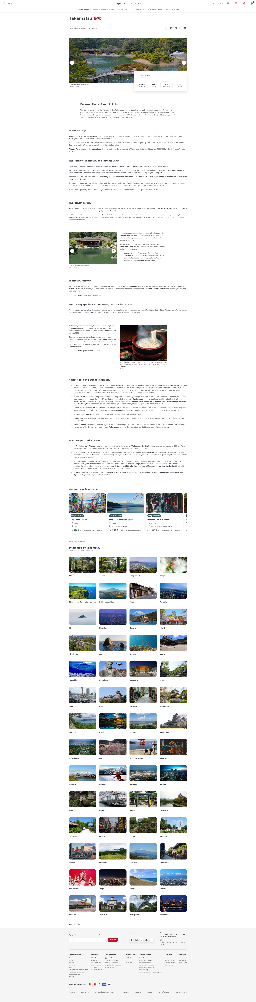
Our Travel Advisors (96, 969)
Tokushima (73, 889)
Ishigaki (133, 654)
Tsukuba (72, 915)
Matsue (133, 732)
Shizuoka (133, 863)
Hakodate (103, 628)
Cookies (149, 992)
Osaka (102, 836)
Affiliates (71, 962)
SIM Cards (128, 958)
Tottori (132, 889)
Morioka (72, 784)
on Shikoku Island (172, 136)
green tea (136, 238)
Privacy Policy (124, 992)
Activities (175, 9)
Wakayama (134, 915)
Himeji (162, 628)
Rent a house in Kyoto (145, 962)
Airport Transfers (110, 967)
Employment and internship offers (78, 969)
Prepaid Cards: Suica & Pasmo (113, 965)
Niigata (102, 810)
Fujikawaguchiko (106, 602)
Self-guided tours (77, 516)
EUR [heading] (220, 3)
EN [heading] (213, 3)
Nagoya (163, 784)
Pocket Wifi (129, 962)
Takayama (164, 863)
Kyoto (101, 732)
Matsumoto (164, 732)
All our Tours (94, 958)
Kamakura (103, 680)
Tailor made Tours (96, 965)
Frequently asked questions (76, 972)
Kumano (72, 732)
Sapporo (163, 836)
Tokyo (101, 889)
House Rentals (143, 958)
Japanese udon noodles (91, 351)
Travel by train (183, 962)
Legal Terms (84, 992)
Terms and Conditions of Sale (104, 992)
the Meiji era (107, 189)
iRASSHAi (71, 977)
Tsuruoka (103, 915)
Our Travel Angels (144, 969)
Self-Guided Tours (96, 962)
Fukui (132, 602)
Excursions (122, 9)
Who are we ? (72, 958)
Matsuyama (74, 758)
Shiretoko (103, 863)
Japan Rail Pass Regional (112, 962)
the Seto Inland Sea (112, 145)
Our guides (94, 967)
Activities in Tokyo (170, 960)
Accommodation (137, 9)
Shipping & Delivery (74, 974)
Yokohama (164, 915)
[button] (127, 79)
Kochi (101, 706)
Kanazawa (134, 680)
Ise (100, 654)
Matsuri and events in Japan (92, 295)
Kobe (71, 706)
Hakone (133, 628)
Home (70, 924)
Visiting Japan (83, 9)
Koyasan (133, 706)
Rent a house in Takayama (146, 967)
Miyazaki (163, 758)
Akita (71, 576)
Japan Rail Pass (109, 958)
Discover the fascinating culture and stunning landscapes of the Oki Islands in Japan (82, 602)
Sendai (72, 863)
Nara (71, 810)
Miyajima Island (136, 758)
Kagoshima (73, 680)
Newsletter (72, 960)
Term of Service (163, 992)
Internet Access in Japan (158, 9)
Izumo (162, 654)
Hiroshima (73, 654)
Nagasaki (133, 784)
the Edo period (150, 149)
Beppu (162, 576)
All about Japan (183, 958)
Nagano (102, 784)
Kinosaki (163, 680)
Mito (101, 758)
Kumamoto (164, 706)
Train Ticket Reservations (112, 960)
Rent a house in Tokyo (145, 960)
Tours (111, 9)
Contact (72, 992)
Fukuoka (163, 602)
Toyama (163, 889)
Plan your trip (182, 960)
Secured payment (180, 992)
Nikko (132, 810)
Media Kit (71, 967)
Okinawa (73, 836)
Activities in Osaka (170, 965)
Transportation (99, 9)
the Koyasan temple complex (96, 427)
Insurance (138, 992)
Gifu (70, 628)
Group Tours (94, 960)
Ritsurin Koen (74, 208)
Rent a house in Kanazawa (146, 965)
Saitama (133, 836)
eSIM (127, 960)
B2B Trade (72, 965)
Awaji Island (135, 576)
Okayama (164, 810)
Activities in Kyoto (170, 962)
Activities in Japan (170, 958)
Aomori (102, 576)
